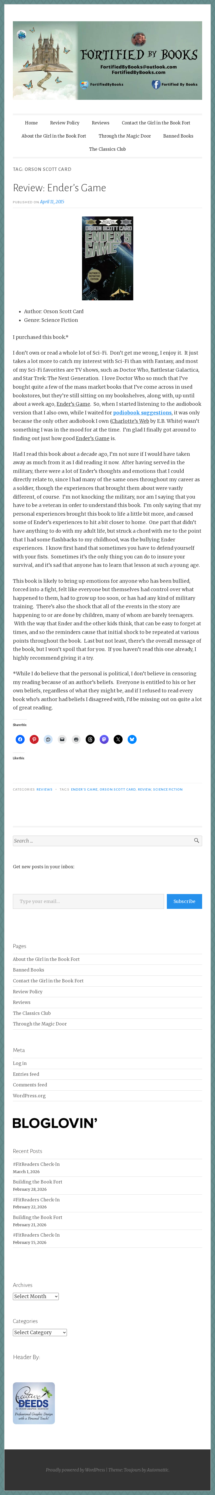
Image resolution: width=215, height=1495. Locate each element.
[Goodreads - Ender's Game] (107, 258)
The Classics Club (107, 149)
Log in (20, 1063)
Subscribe (184, 901)
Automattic (158, 1470)
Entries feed (26, 1074)
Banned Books (178, 136)
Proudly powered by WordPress (75, 1470)
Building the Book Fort (37, 1182)
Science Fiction (168, 789)
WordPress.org (29, 1095)
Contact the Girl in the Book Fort (156, 123)
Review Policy (65, 123)
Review (144, 789)
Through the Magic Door (125, 136)
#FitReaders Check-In (36, 1164)
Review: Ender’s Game (59, 188)
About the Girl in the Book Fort (54, 136)
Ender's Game (84, 789)
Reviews (100, 123)
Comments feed (30, 1085)
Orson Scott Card (118, 789)
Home (31, 123)
